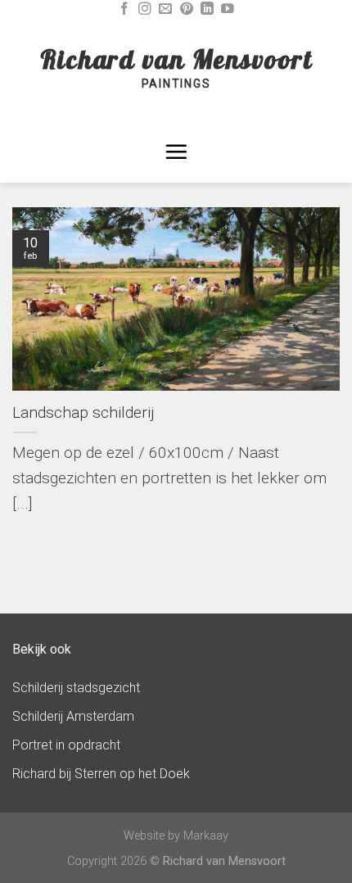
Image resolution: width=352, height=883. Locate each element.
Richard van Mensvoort (176, 59)
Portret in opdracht (66, 745)
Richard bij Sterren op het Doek (101, 773)
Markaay (205, 836)
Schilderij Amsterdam (73, 716)
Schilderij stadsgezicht (76, 687)
